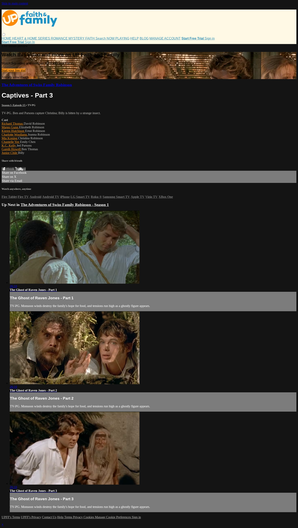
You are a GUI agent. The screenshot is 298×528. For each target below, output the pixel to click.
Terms (68, 517)
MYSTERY (77, 38)
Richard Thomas (13, 123)
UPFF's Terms (11, 517)
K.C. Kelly (9, 145)
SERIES (44, 38)
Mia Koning (10, 138)
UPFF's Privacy (31, 517)
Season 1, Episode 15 (14, 105)
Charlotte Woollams (15, 134)
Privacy (78, 517)
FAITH (90, 38)
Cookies (89, 517)
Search (101, 38)
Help (60, 517)
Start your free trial (14, 70)
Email (22, 169)
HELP (134, 38)
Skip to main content (15, 3)
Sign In (30, 42)
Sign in (210, 38)
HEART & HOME (25, 38)
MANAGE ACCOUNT (165, 38)
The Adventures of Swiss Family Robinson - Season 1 (65, 205)
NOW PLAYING (118, 38)
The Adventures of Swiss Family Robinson (37, 85)
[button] (3, 34)
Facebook (8, 169)
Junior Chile (10, 153)
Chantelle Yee (11, 142)
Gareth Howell (11, 149)
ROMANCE (60, 38)
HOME (7, 38)
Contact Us (49, 517)
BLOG (144, 38)
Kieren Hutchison (13, 131)
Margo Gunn (10, 127)
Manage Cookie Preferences (113, 517)
